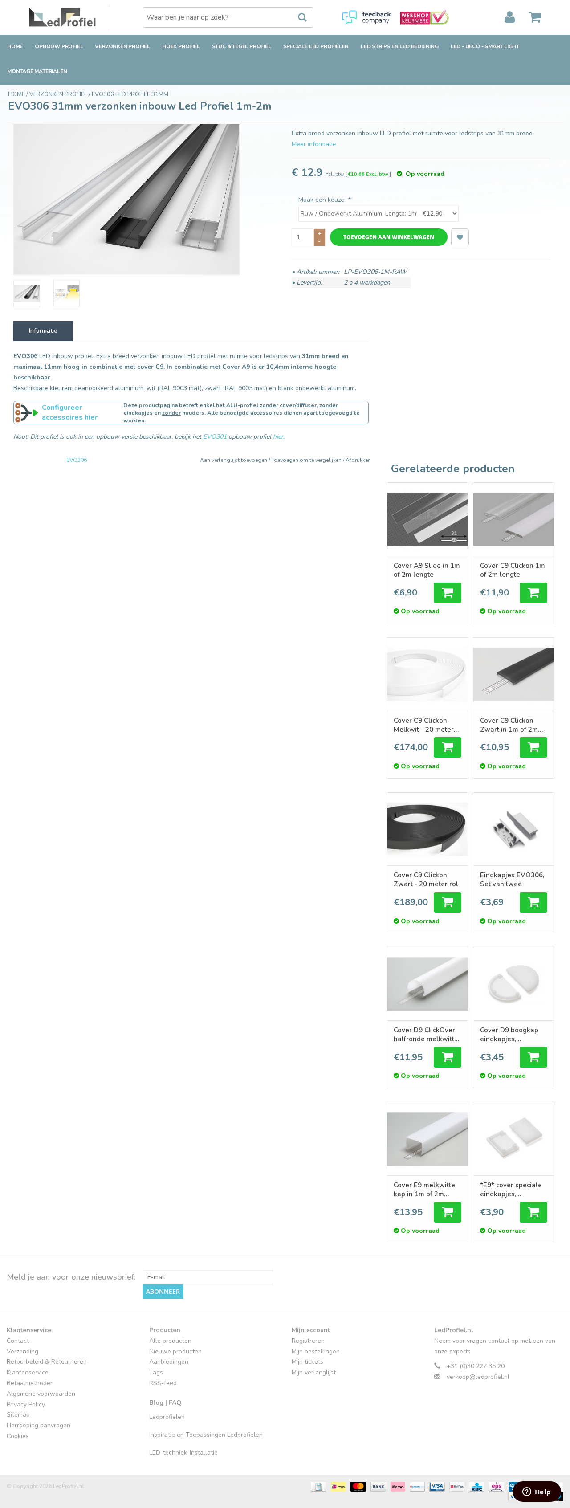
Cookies (18, 1436)
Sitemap (18, 1414)
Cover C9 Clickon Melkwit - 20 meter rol (424, 725)
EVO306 (76, 460)
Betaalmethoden (30, 1383)
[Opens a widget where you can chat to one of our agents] (536, 1492)
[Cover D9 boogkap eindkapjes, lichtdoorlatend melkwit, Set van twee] (513, 983)
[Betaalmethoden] (317, 1485)
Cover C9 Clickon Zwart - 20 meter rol (426, 879)
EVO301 (215, 436)
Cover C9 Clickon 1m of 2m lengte (512, 570)
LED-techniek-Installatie (183, 1452)
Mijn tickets (307, 1361)
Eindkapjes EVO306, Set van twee (512, 879)
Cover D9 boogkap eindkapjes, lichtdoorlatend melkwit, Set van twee (509, 1034)
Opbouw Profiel (59, 46)
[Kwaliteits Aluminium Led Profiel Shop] (69, 17)
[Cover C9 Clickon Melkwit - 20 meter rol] (427, 674)
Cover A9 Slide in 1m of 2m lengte (427, 570)
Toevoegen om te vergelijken (307, 460)
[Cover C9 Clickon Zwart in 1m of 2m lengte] (513, 674)
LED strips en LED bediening (400, 46)
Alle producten (170, 1341)
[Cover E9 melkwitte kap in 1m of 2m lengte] (427, 1138)
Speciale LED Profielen (316, 46)
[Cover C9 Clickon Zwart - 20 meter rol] (427, 829)
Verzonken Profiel (122, 46)
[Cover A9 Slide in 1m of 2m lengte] (427, 519)
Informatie (43, 330)
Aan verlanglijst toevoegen (234, 460)
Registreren (308, 1341)
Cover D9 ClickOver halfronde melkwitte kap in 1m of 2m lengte (426, 1034)
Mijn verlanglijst (314, 1372)
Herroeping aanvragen (38, 1425)
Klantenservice (28, 1372)
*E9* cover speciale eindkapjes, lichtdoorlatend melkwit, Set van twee (511, 1189)
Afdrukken (358, 460)
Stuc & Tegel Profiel (241, 46)
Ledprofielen (167, 1417)
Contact (18, 1341)
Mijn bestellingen (316, 1351)
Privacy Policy (26, 1404)
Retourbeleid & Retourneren (47, 1361)
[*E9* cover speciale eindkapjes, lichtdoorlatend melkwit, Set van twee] (513, 1138)
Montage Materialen (37, 71)
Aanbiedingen (168, 1361)
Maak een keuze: (324, 200)
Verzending (22, 1351)
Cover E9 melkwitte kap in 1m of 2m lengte (424, 1189)
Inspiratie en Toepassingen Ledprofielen (206, 1435)
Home (15, 46)
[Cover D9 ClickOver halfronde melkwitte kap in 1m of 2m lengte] (427, 983)
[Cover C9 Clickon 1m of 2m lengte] (513, 519)
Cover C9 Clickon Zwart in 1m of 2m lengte (509, 725)
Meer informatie (314, 144)
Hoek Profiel (181, 46)
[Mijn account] (510, 17)
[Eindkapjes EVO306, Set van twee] (513, 829)
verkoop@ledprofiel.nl (478, 1377)
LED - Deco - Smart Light (485, 46)
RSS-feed (163, 1383)
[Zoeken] (297, 18)
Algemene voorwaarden (41, 1394)
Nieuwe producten (175, 1351)
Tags (156, 1372)
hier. (279, 436)
